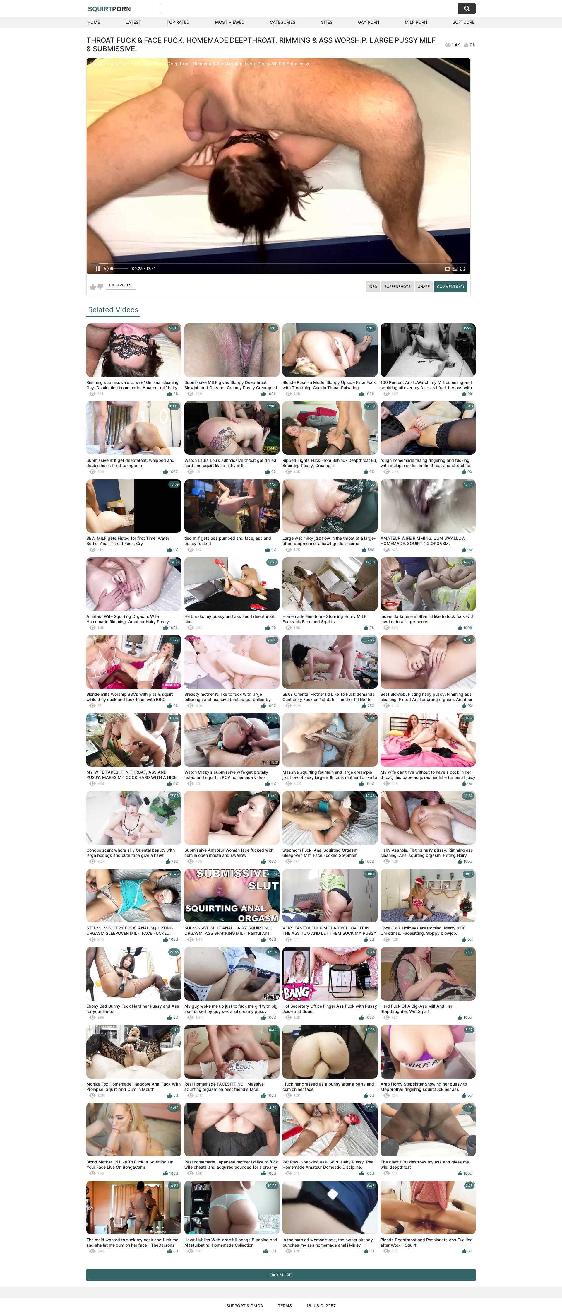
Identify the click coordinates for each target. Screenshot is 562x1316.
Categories (282, 22)
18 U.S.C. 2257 (321, 1305)
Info (373, 286)
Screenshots (397, 286)
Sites (327, 22)
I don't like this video (100, 287)
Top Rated (178, 22)
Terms (285, 1305)
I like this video (93, 287)
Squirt (109, 9)
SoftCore (463, 22)
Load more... (281, 1274)
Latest (133, 22)
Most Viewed (229, 22)
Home (94, 22)
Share (424, 286)
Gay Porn (368, 22)
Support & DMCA (244, 1305)
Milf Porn (416, 22)
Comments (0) (450, 286)
